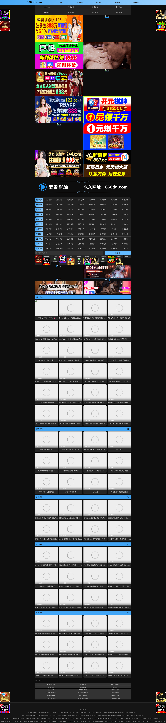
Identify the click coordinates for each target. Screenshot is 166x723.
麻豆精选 (59, 204)
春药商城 (95, 12)
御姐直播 (59, 214)
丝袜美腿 (103, 239)
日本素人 (92, 234)
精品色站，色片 (115, 695)
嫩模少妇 (70, 214)
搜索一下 (117, 253)
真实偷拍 (81, 204)
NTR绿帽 (103, 229)
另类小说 (81, 244)
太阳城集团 (46, 256)
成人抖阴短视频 (51, 695)
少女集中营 (51, 690)
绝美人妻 (70, 209)
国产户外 (114, 224)
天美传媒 (103, 219)
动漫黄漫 (70, 229)
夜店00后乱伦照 (115, 684)
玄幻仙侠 (70, 244)
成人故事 (114, 244)
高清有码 (81, 234)
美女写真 (114, 239)
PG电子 (71, 256)
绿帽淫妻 (81, 209)
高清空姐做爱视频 (83, 698)
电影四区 (39, 234)
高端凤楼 (59, 200)
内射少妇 (119, 12)
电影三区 (39, 229)
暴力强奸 (125, 209)
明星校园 (92, 244)
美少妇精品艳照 (51, 684)
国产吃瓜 (103, 224)
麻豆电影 (92, 209)
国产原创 (48, 204)
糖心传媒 (81, 219)
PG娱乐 (55, 256)
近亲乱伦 (92, 204)
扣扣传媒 (114, 219)
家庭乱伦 (103, 244)
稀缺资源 (71, 7)
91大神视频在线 (115, 692)
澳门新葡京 (103, 256)
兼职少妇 (47, 7)
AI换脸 (114, 229)
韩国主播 (125, 234)
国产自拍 (48, 224)
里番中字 (81, 229)
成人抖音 (70, 204)
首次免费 (48, 200)
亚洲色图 (70, 239)
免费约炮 (39, 200)
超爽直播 (55, 261)
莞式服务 (95, 7)
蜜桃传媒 (70, 219)
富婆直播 (87, 256)
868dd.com (34, 2)
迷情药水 (119, 7)
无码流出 (70, 234)
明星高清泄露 (83, 684)
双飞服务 (92, 200)
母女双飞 (48, 214)
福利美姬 (59, 209)
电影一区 (39, 219)
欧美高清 (103, 234)
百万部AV (81, 249)
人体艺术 (125, 239)
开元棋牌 (79, 256)
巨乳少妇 (114, 209)
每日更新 (92, 249)
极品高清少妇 (83, 687)
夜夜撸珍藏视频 (83, 690)
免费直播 (39, 214)
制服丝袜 (103, 204)
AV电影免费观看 (83, 695)
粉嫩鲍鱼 (70, 200)
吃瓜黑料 (59, 229)
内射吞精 (114, 214)
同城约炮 (79, 261)
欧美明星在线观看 (83, 692)
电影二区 (39, 224)
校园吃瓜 (125, 229)
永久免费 (39, 209)
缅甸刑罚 (103, 209)
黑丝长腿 (125, 204)
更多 (128, 429)
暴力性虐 (125, 244)
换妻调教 (114, 204)
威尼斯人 (127, 256)
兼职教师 (103, 200)
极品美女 (48, 239)
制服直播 (103, 261)
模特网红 (92, 214)
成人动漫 (92, 239)
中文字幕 (48, 234)
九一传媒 (125, 219)
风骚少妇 (81, 200)
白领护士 (47, 12)
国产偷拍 (59, 224)
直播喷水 (81, 214)
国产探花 (70, 224)
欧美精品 (59, 239)
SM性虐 (92, 229)
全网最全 (48, 249)
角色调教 (125, 200)
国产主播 (81, 224)
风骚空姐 (114, 200)
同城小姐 (71, 12)
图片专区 (39, 239)
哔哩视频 (39, 249)
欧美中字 (114, 234)
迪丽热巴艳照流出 (51, 698)
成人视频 (70, 249)
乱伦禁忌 (48, 209)
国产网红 (92, 224)
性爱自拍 (81, 239)
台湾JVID (125, 224)
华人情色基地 (115, 687)
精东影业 (59, 219)
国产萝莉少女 (51, 687)
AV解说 (59, 234)
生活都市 (48, 244)
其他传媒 (92, 219)
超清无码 (103, 249)
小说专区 (39, 244)
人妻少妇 (59, 244)
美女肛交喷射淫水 (51, 692)
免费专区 (39, 204)
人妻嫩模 (125, 214)
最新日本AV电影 (115, 690)
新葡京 (95, 256)
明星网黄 (48, 229)
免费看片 (59, 249)
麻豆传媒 (48, 219)
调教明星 (103, 214)
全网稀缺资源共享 (115, 698)
